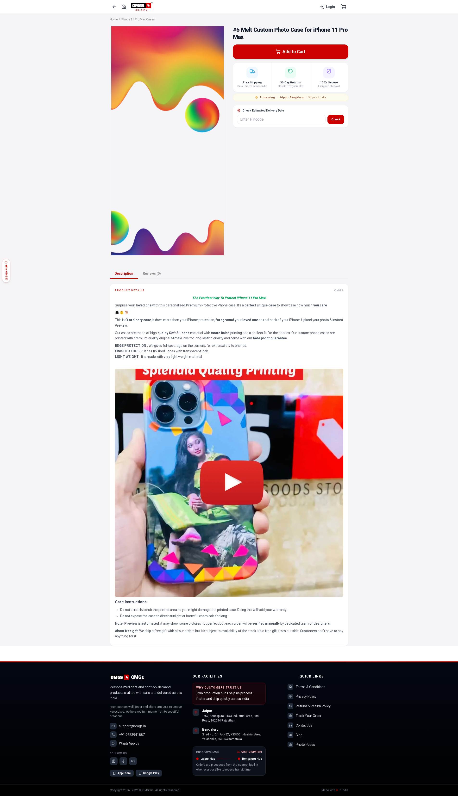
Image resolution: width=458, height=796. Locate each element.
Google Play (151, 773)
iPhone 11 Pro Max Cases (138, 19)
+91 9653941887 (132, 735)
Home (114, 19)
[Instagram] (114, 761)
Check (335, 119)
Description (124, 273)
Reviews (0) (152, 273)
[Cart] (343, 7)
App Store (124, 773)
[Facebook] (123, 761)
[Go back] (114, 6)
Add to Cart (294, 51)
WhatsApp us (129, 743)
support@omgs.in (132, 726)
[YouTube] (133, 761)
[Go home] (123, 6)
